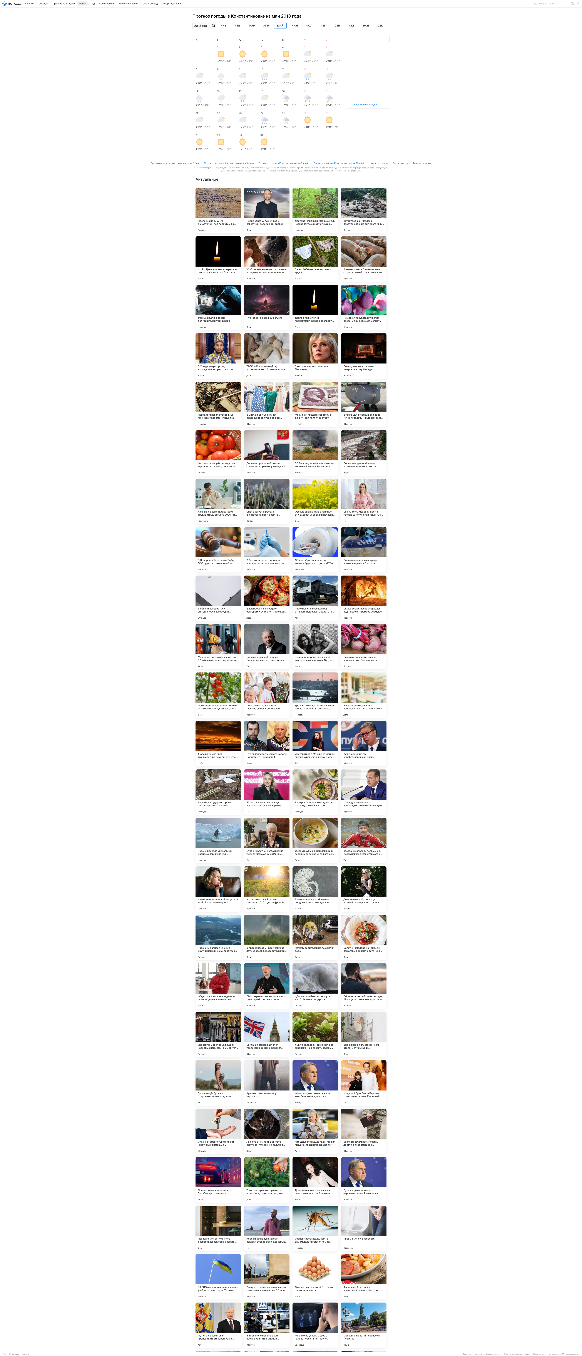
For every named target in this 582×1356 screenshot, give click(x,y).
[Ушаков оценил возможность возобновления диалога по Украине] (315, 1083)
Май (280, 25)
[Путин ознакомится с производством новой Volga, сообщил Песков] (218, 1325)
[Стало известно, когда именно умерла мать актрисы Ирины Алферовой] (266, 840)
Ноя (366, 25)
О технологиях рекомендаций (517, 1354)
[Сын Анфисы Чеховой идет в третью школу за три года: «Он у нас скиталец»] (363, 501)
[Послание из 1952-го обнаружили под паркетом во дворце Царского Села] (218, 210)
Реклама (25, 1354)
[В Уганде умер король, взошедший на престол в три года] (218, 356)
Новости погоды (379, 163)
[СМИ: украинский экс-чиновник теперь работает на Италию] (266, 986)
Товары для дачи (422, 163)
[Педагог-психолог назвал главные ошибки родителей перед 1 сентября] (266, 695)
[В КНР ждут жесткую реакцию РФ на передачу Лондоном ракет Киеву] (363, 404)
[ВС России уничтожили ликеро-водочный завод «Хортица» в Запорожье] (315, 453)
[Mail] (4, 3)
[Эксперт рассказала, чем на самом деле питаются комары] (315, 1228)
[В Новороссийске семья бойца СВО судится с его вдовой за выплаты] (218, 550)
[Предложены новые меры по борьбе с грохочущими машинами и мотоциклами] (218, 1180)
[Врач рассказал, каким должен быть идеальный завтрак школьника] (315, 792)
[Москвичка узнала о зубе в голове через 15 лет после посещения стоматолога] (315, 1325)
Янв (223, 25)
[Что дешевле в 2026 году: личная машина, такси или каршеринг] (315, 1131)
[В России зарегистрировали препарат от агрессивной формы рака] (266, 550)
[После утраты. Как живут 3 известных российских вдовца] (266, 210)
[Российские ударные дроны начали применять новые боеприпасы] (218, 792)
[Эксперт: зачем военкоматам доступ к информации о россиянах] (363, 1131)
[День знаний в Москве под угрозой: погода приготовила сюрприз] (363, 889)
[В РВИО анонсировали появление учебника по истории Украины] (218, 1277)
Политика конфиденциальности (488, 1354)
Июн (294, 25)
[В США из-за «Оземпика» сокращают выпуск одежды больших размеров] (266, 404)
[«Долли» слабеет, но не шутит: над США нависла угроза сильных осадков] (315, 986)
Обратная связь (539, 1354)
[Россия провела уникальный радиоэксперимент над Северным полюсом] (218, 840)
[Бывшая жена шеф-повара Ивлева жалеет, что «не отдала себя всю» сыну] (266, 646)
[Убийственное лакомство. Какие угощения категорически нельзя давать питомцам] (266, 259)
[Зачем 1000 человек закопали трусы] (315, 259)
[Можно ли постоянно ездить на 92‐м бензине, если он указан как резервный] (218, 646)
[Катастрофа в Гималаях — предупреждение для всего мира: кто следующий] (363, 210)
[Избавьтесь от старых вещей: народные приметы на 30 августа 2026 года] (218, 1034)
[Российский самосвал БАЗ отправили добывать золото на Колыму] (315, 598)
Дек (380, 25)
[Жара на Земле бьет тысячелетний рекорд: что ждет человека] (218, 743)
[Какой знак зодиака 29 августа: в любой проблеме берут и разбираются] (218, 889)
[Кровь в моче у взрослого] (363, 1228)
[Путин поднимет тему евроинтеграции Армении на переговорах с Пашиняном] (363, 1180)
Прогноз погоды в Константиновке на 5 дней (229, 163)
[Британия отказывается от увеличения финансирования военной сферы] (266, 1034)
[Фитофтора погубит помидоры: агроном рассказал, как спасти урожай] (218, 453)
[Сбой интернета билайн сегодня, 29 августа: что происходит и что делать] (363, 986)
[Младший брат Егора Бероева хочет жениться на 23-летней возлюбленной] (363, 1083)
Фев (237, 25)
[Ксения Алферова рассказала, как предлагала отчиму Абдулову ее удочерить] (315, 646)
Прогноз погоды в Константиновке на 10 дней (339, 163)
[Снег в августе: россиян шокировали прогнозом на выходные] (266, 501)
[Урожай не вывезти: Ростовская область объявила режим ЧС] (315, 695)
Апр (266, 25)
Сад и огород (400, 163)
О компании (14, 1354)
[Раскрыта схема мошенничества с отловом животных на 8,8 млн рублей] (266, 1277)
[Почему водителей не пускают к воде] (315, 937)
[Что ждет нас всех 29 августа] (266, 307)
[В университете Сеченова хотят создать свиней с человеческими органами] (363, 259)
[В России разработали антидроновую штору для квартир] (218, 598)
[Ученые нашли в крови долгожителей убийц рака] (218, 307)
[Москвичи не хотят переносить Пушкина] (363, 1325)
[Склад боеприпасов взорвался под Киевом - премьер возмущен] (363, 598)
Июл (309, 25)
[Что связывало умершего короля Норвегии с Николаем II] (266, 743)
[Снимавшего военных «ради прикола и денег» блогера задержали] (363, 550)
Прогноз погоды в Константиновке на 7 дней (284, 163)
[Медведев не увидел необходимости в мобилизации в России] (363, 792)
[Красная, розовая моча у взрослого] (266, 1083)
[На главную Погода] (14, 3)
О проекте (466, 1354)
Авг (323, 25)
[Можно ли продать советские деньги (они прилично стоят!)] (315, 404)
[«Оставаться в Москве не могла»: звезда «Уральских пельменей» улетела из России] (315, 743)
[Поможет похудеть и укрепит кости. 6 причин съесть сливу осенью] (363, 307)
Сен (337, 25)
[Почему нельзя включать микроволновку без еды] (363, 356)
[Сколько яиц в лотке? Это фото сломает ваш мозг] (315, 1277)
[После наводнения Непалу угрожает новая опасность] (363, 453)
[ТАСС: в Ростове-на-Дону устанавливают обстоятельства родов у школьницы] (266, 356)
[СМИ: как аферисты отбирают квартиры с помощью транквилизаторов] (218, 1131)
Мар (252, 25)
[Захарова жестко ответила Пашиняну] (315, 356)
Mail (5, 1354)
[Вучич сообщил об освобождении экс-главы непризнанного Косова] (363, 743)
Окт (351, 25)
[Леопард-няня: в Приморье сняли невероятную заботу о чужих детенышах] (315, 210)
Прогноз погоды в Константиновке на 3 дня (175, 163)
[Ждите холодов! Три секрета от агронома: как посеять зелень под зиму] (315, 1034)
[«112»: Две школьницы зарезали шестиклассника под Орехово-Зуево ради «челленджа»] (218, 259)
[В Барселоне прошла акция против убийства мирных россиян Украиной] (266, 1325)
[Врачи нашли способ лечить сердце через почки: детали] (315, 889)
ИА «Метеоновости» (570, 1354)
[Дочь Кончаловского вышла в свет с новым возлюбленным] (315, 1180)
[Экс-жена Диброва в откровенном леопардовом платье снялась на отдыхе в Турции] (218, 1083)
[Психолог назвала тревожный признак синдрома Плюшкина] (218, 404)
